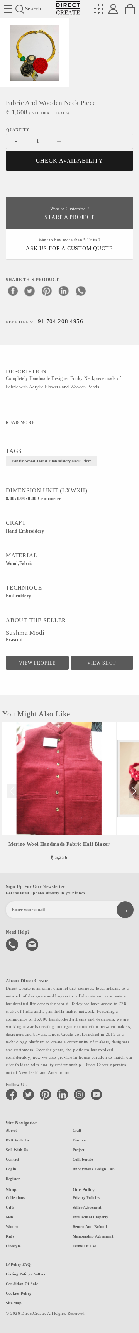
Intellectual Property (90, 1217)
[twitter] (30, 291)
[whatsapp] (81, 291)
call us (13, 944)
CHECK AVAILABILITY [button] (69, 161)
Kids (10, 1236)
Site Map (14, 1303)
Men (10, 1217)
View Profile (37, 663)
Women (12, 1226)
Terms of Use (84, 1246)
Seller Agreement (87, 1207)
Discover (80, 1140)
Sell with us (17, 1150)
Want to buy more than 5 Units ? (69, 244)
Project (79, 1150)
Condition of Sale (22, 1284)
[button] (134, 791)
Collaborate (83, 1159)
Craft (77, 1130)
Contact (12, 1159)
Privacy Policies (86, 1198)
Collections (15, 1198)
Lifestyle (13, 1246)
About (11, 1130)
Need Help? (44, 321)
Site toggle (8, 9)
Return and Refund (90, 1226)
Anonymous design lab (94, 1169)
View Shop (101, 663)
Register (13, 1179)
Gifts (10, 1207)
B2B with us (17, 1140)
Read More (20, 422)
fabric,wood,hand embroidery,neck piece (52, 461)
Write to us (33, 944)
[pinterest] (47, 291)
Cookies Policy (18, 1293)
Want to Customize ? (69, 213)
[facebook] (13, 291)
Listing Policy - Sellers (25, 1274)
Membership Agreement (93, 1236)
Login (11, 1169)
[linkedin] (64, 291)
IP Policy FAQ (18, 1264)
